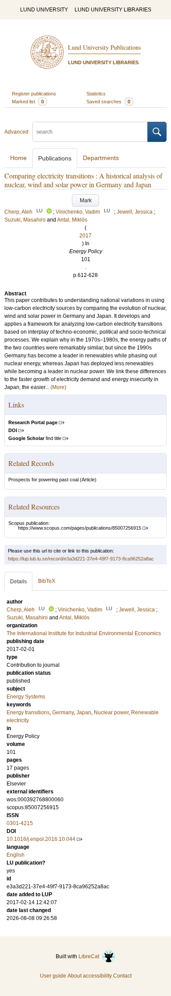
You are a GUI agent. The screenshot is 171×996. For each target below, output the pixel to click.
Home (18, 157)
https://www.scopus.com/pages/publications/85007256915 (79, 528)
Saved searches (108, 101)
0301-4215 (20, 823)
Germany (63, 712)
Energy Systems (26, 697)
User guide (53, 976)
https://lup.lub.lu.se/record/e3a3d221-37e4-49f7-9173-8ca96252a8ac (81, 558)
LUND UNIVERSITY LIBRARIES (113, 10)
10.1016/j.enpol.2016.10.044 (41, 839)
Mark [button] (86, 200)
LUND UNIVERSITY (44, 10)
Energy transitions (28, 712)
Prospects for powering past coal (43, 479)
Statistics (96, 93)
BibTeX (46, 581)
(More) (58, 387)
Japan (83, 712)
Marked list (28, 101)
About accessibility (90, 976)
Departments (101, 157)
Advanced (16, 132)
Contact (122, 976)
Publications (54, 158)
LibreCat (90, 956)
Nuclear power (111, 712)
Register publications (34, 93)
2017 (85, 236)
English (16, 855)
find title (34, 438)
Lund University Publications (104, 47)
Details (18, 581)
